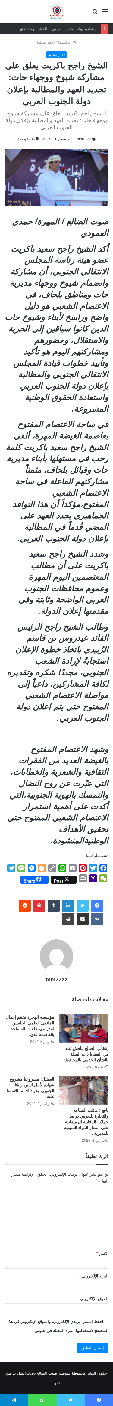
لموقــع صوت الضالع (53, 1373)
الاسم (102, 1253)
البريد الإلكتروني (93, 1276)
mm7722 (84, 139)
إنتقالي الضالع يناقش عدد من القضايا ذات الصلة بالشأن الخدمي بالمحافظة (86, 1054)
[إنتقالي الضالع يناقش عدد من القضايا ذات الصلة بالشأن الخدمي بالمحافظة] (84, 1028)
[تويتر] (83, 906)
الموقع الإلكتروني (94, 1299)
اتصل (21, 1373)
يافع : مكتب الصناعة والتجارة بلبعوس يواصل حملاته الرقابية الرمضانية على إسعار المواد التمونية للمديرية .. (86, 1122)
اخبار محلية (46, 42)
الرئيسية (65, 42)
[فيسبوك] (97, 906)
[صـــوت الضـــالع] (56, 11)
